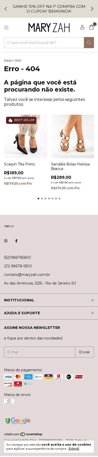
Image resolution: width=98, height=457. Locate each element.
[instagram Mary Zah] (6, 241)
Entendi (74, 448)
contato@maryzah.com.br (27, 274)
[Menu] (6, 27)
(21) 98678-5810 (18, 266)
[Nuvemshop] (23, 435)
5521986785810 (17, 257)
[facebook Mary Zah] (16, 241)
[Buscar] (89, 42)
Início (8, 60)
